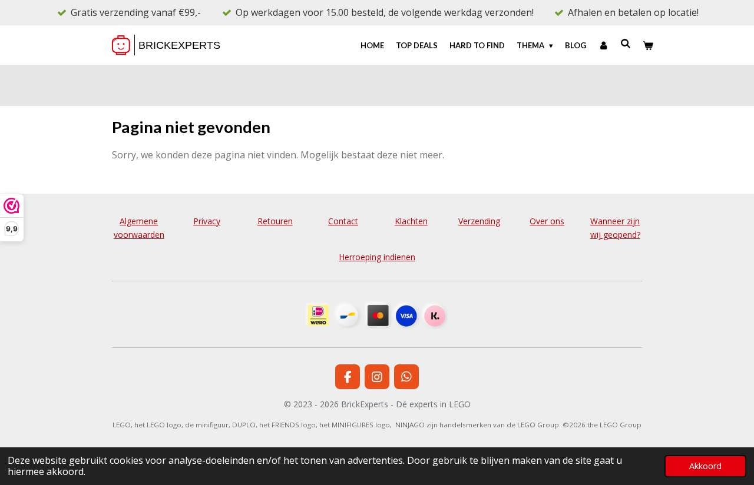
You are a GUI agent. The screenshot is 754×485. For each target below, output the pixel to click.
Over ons (547, 221)
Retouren (275, 221)
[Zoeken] (626, 43)
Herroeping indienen (377, 257)
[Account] (603, 45)
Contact (343, 221)
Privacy (206, 221)
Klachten (411, 221)
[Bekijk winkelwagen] (648, 45)
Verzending (479, 221)
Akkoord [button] (705, 465)
